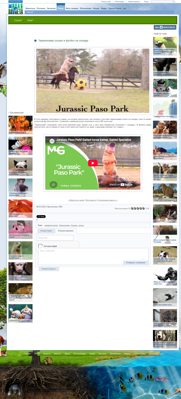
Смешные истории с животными (17, 173)
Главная (17, 20)
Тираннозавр (64, 225)
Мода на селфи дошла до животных (164, 283)
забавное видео (51, 225)
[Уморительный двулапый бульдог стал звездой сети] (165, 257)
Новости (46, 354)
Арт (124, 8)
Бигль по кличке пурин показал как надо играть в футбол (164, 177)
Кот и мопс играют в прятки (162, 94)
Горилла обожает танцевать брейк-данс (163, 74)
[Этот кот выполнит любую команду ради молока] (165, 320)
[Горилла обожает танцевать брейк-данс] (165, 68)
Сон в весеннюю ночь (163, 305)
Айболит (57, 354)
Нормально (137, 208)
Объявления (85, 8)
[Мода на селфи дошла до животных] (165, 278)
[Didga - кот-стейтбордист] (165, 194)
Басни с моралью (16, 132)
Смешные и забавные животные (18, 278)
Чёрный (30, 12)
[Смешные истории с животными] (20, 168)
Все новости (91, 200)
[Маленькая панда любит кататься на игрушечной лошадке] (165, 48)
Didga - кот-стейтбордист (164, 200)
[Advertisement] (18, 67)
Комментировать (66, 231)
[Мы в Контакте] (165, 29)
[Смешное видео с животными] (20, 252)
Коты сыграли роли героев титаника (165, 241)
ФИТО (36, 354)
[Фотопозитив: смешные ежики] (20, 231)
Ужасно (132, 208)
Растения (41, 8)
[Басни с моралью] (20, 126)
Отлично (143, 208)
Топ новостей (16, 112)
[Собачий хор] (165, 215)
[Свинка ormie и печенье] (165, 110)
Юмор (60, 8)
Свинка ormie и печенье (164, 116)
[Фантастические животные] (20, 210)
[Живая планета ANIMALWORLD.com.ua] (15, 9)
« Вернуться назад (76, 200)
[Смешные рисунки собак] (20, 315)
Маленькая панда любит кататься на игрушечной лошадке (164, 52)
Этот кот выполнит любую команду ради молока (165, 325)
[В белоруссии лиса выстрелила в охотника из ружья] (20, 294)
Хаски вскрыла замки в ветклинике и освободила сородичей (164, 345)
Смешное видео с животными (16, 257)
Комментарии (46, 231)
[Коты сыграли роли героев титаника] (165, 236)
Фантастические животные (16, 215)
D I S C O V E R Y (15, 1)
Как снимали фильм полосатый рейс (162, 136)
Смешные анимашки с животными (18, 194)
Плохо (134, 208)
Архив (92, 354)
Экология (51, 8)
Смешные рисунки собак (19, 321)
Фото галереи (72, 8)
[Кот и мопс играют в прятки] (165, 89)
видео (81, 225)
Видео (104, 8)
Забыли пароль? (134, 1)
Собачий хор (159, 221)
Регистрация (119, 1)
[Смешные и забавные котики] (20, 147)
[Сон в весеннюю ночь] (165, 299)
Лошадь (74, 225)
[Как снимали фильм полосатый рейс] (165, 131)
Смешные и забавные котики (18, 152)
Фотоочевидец (80, 354)
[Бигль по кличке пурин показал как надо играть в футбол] (165, 173)
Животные (30, 8)
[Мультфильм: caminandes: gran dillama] (165, 152)
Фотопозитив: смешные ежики (19, 236)
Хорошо (140, 208)
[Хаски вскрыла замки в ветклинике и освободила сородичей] (165, 341)
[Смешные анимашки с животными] (20, 189)
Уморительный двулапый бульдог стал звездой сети (164, 261)
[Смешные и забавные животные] (20, 273)
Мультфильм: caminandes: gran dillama (165, 157)
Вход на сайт (106, 1)
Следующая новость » (107, 200)
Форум (96, 8)
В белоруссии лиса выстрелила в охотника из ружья (20, 298)
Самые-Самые (114, 8)
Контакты (153, 354)
